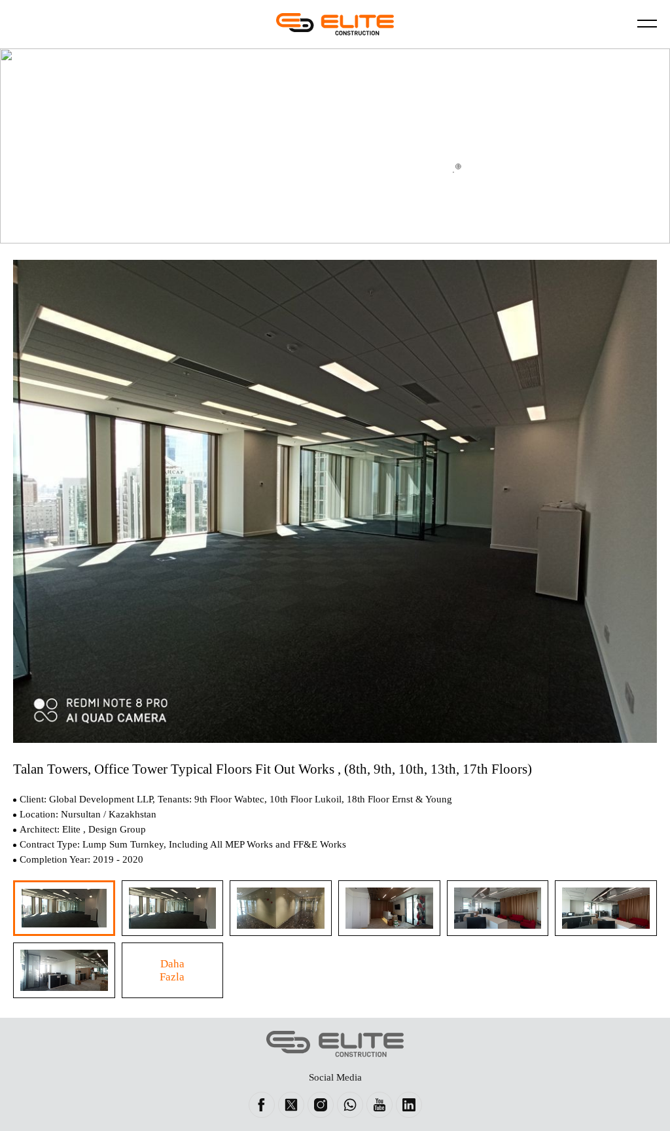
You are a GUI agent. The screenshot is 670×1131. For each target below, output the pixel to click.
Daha (172, 970)
